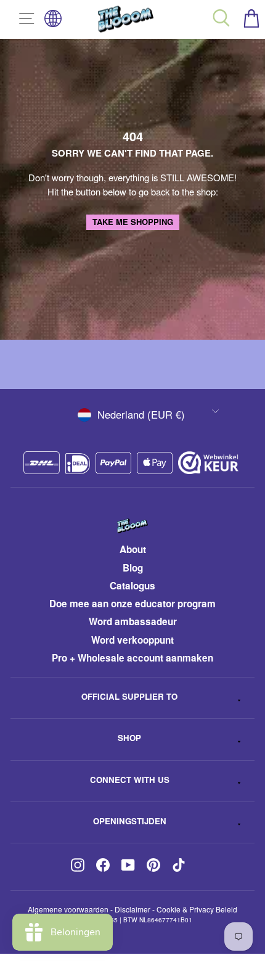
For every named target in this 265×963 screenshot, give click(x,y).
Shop (129, 738)
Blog (133, 568)
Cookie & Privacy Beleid (197, 909)
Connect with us (129, 779)
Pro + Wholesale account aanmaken (132, 658)
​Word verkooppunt (132, 640)
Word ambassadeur (133, 621)
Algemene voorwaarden (68, 909)
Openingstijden (129, 821)
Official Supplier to (129, 696)
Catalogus (132, 585)
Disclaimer (132, 909)
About (133, 549)
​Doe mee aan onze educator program (132, 603)
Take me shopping (132, 221)
